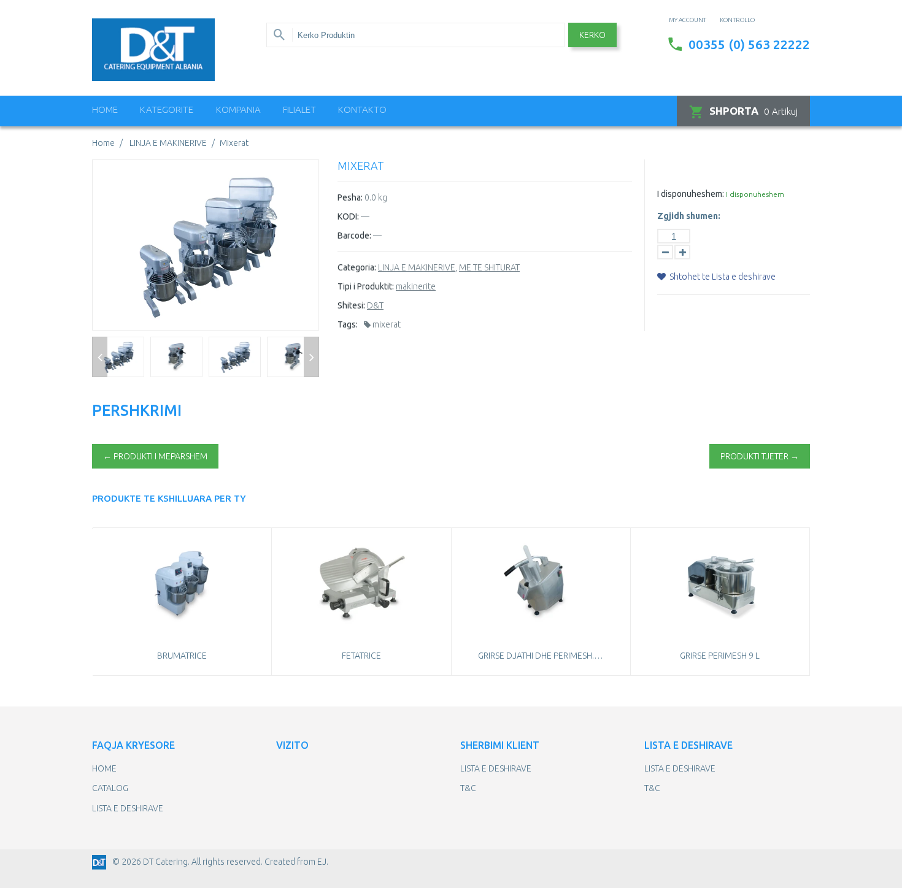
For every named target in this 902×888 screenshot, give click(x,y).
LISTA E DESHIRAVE (127, 808)
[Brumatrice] (182, 583)
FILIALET (299, 109)
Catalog (110, 788)
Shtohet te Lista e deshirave (722, 276)
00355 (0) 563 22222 (749, 44)
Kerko (592, 35)
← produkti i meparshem (155, 456)
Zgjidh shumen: (688, 216)
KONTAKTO (362, 109)
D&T (375, 305)
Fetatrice (361, 655)
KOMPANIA (238, 109)
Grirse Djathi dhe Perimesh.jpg (543, 655)
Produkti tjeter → (759, 456)
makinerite (416, 286)
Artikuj (753, 111)
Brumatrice (182, 655)
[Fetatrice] (361, 583)
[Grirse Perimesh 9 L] (720, 583)
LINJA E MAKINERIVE (416, 267)
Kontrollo (737, 20)
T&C (468, 788)
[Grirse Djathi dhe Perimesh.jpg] (541, 583)
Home (105, 109)
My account (687, 20)
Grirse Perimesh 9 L (720, 655)
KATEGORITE (166, 109)
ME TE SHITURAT (489, 267)
